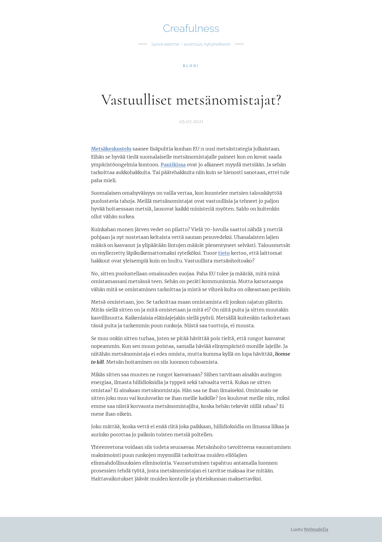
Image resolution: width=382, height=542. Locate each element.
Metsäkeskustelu (111, 149)
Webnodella (316, 529)
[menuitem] (191, 66)
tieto (224, 253)
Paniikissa (173, 165)
